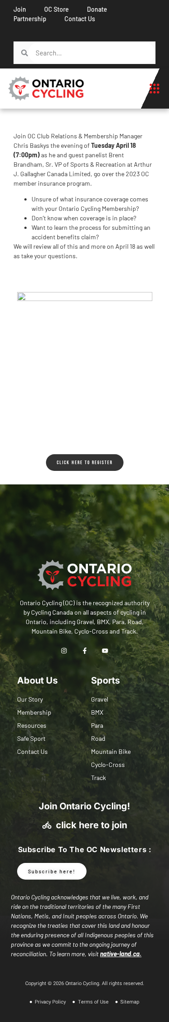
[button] (154, 88)
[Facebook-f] (84, 651)
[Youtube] (104, 651)
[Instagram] (64, 651)
